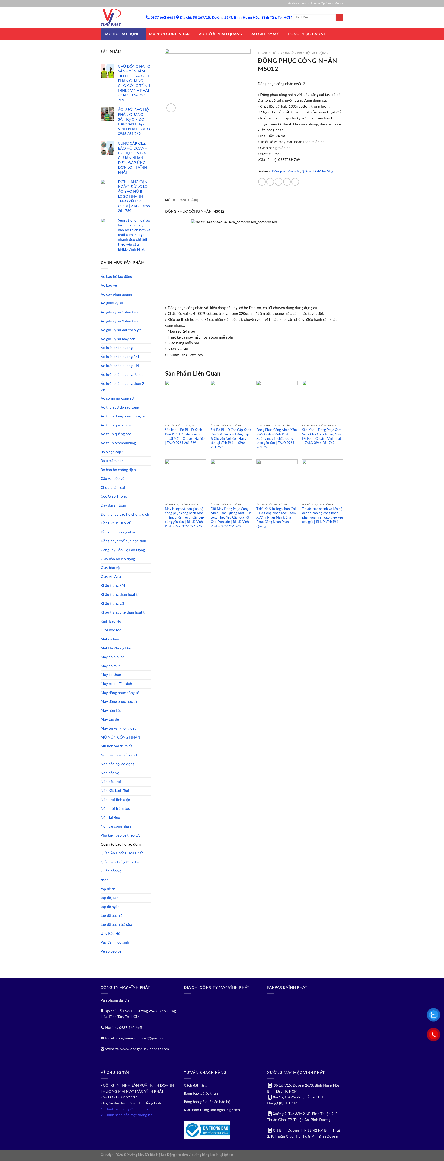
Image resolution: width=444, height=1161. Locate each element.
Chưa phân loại (113, 487)
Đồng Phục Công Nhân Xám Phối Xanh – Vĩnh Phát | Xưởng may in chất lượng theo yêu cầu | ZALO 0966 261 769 (276, 438)
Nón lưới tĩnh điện (115, 800)
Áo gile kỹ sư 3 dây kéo (119, 321)
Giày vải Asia (111, 577)
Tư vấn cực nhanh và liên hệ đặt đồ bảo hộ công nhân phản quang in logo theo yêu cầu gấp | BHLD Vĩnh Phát (322, 515)
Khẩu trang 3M (113, 585)
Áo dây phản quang (116, 294)
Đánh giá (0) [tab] (188, 200)
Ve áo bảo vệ (111, 951)
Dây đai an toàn (113, 505)
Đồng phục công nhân (118, 532)
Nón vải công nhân (116, 826)
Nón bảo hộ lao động (117, 764)
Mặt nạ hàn (110, 639)
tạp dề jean (109, 898)
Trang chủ (267, 53)
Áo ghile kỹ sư (112, 303)
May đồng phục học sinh (120, 701)
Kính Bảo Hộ (111, 621)
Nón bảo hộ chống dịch (119, 755)
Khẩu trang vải (112, 603)
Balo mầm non (112, 461)
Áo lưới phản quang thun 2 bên (122, 386)
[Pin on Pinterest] (287, 182)
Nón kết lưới (111, 782)
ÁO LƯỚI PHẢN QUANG (220, 34)
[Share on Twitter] (270, 182)
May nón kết (111, 710)
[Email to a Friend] (278, 182)
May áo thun (111, 675)
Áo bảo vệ (109, 285)
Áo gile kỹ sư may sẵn (118, 339)
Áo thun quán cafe (116, 425)
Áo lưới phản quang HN (120, 366)
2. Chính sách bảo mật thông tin (126, 1115)
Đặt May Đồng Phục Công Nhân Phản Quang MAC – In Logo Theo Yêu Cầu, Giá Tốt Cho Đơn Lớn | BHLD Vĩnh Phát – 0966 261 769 (231, 517)
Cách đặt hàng (195, 1085)
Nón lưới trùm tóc (115, 808)
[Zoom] (171, 107)
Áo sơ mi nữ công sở (117, 398)
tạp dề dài (109, 889)
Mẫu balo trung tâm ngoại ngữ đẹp (212, 1110)
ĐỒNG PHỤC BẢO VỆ (307, 34)
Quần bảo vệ (111, 871)
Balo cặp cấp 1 (112, 452)
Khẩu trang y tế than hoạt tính (125, 612)
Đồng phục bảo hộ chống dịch (125, 514)
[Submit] (339, 18)
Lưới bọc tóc (111, 630)
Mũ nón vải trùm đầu (118, 746)
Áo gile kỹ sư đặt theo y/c (121, 330)
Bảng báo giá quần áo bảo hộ (207, 1102)
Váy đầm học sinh (115, 942)
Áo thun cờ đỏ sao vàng (120, 407)
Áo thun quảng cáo (116, 434)
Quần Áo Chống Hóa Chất (122, 853)
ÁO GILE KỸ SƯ (264, 34)
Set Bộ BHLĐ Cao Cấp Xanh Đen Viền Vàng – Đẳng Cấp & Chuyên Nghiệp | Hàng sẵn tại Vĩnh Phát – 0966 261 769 (231, 438)
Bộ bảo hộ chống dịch (118, 470)
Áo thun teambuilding (118, 443)
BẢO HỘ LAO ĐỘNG (121, 34)
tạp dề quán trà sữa (116, 924)
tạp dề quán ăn (113, 915)
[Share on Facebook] (262, 182)
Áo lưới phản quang (117, 348)
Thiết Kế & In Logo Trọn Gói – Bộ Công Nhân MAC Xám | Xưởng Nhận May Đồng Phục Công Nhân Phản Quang (277, 517)
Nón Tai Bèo (110, 817)
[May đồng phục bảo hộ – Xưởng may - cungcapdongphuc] (120, 17)
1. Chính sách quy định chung (124, 1109)
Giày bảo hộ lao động (118, 559)
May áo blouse (112, 657)
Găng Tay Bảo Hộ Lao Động (123, 550)
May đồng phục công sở (120, 693)
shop (104, 880)
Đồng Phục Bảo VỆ (116, 523)
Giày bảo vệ (110, 568)
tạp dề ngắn (110, 907)
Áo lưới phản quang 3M (120, 357)
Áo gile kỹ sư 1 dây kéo (119, 312)
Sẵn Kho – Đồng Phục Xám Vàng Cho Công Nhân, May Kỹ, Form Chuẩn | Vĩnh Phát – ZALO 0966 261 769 (321, 436)
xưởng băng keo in (205, 1155)
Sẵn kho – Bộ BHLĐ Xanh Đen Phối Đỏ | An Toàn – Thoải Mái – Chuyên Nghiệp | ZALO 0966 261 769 (185, 436)
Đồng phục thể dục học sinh (123, 541)
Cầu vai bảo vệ (112, 478)
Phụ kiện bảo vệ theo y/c (120, 835)
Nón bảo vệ (110, 773)
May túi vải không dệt (118, 728)
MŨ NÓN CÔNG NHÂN (169, 34)
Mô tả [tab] (170, 200)
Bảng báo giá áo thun (201, 1093)
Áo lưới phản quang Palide (122, 374)
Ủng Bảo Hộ (110, 933)
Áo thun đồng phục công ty (123, 416)
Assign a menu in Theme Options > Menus (315, 3)
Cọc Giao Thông (114, 496)
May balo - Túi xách (116, 684)
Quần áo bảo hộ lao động (121, 844)
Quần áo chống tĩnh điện (121, 862)
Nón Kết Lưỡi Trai (115, 791)
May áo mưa (111, 666)
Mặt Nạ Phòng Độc (116, 648)
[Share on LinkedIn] (295, 182)
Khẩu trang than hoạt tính (122, 594)
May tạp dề (110, 719)
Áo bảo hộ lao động (116, 276)
